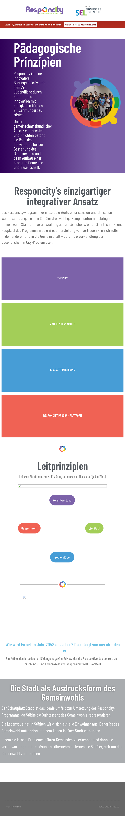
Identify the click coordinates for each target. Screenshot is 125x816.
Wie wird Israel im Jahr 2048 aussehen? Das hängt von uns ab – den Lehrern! (62, 647)
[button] (12, 10)
